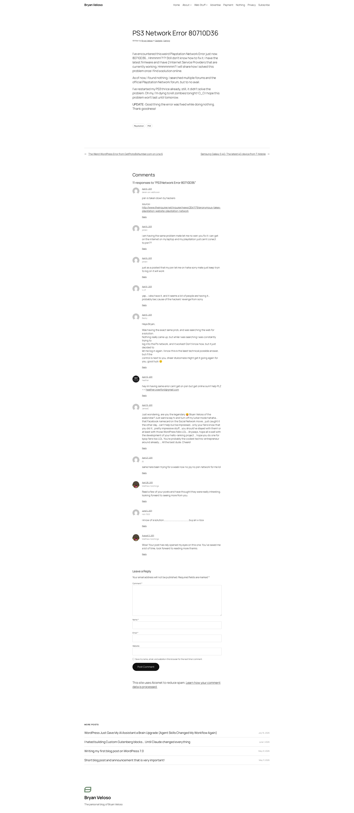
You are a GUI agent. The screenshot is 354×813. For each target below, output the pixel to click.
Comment (137, 583)
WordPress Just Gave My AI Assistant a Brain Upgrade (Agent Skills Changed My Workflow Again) (150, 733)
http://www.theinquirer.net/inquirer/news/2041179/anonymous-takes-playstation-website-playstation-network (181, 209)
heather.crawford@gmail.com (162, 389)
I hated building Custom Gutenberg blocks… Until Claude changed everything (137, 742)
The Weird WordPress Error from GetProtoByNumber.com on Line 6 (125, 154)
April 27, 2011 (147, 457)
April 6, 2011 (147, 189)
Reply (144, 217)
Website (135, 646)
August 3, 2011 (148, 535)
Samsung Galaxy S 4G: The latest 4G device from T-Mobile (233, 154)
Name (135, 619)
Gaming (166, 40)
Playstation (139, 126)
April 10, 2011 (147, 377)
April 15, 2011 (147, 405)
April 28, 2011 (147, 482)
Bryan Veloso (93, 5)
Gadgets (158, 40)
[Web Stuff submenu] (207, 5)
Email (135, 632)
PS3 (149, 126)
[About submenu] (191, 5)
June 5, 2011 (147, 510)
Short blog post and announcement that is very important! (124, 760)
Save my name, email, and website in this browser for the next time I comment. (168, 659)
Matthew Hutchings (150, 486)
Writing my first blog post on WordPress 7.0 (114, 751)
